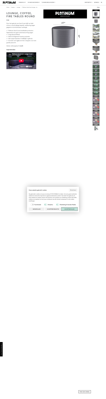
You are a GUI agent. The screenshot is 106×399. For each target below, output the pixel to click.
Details (74, 190)
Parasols (22, 2)
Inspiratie (88, 2)
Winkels (96, 2)
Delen (98, 7)
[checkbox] (35, 205)
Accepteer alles (69, 209)
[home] (9, 2)
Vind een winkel (85, 391)
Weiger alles (36, 209)
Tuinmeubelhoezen (48, 2)
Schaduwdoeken (33, 2)
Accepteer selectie (53, 209)
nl (101, 2)
